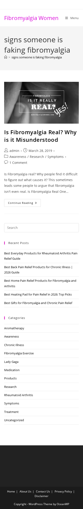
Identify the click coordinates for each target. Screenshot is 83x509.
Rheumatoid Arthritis (18, 395)
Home (11, 491)
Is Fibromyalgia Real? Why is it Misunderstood (40, 136)
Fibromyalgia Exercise (19, 353)
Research (37, 156)
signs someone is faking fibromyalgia (37, 57)
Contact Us (43, 491)
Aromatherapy (14, 328)
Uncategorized (14, 420)
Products (10, 378)
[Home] (5, 57)
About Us (25, 491)
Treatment (11, 412)
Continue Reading (24, 204)
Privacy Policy (63, 491)
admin (14, 150)
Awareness (17, 156)
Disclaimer (41, 496)
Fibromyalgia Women (31, 18)
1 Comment (18, 162)
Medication (12, 370)
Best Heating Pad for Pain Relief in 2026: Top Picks (38, 294)
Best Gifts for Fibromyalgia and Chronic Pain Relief (38, 303)
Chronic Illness (14, 345)
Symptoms (55, 156)
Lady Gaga (11, 362)
